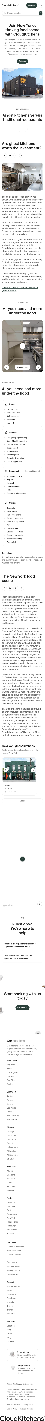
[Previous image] (6, 367)
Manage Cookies (26, 1409)
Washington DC (14, 1190)
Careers (10, 1341)
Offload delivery (14, 1254)
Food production (14, 1250)
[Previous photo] (5, 770)
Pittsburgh (11, 1226)
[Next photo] (33, 770)
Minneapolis (12, 1155)
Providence (12, 1229)
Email (9, 1290)
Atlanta (10, 1171)
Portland (10, 1076)
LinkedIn (10, 1302)
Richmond (11, 1186)
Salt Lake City (13, 1115)
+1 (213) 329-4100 (14, 1286)
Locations (11, 1326)
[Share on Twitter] (15, 155)
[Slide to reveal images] (22, 346)
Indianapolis (12, 1147)
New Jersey (12, 1214)
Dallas (9, 1100)
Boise (9, 1068)
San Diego (11, 1080)
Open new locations (15, 1246)
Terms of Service (13, 1404)
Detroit (10, 1143)
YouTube (11, 1313)
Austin (9, 1096)
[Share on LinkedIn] (10, 155)
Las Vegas (11, 1108)
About (9, 1333)
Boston (10, 1210)
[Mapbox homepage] (8, 905)
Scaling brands (13, 1270)
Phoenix (10, 1112)
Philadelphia (12, 1222)
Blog (9, 1337)
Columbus (11, 1139)
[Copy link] (21, 155)
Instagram (11, 1294)
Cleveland (11, 1135)
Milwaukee (11, 1151)
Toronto (10, 1233)
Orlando (10, 1182)
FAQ (9, 1329)
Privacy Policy (27, 1404)
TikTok (9, 1306)
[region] (22, 859)
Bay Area (11, 1064)
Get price (32, 5)
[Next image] (38, 367)
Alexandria (11, 1202)
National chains (13, 1266)
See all (22, 801)
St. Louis (10, 1159)
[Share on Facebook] (4, 155)
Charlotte (11, 1175)
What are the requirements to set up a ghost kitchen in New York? (20, 945)
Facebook (11, 1298)
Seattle (10, 1084)
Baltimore (11, 1206)
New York (11, 1218)
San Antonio (12, 1119)
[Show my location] (39, 904)
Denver (10, 1104)
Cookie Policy (12, 1409)
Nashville (11, 1178)
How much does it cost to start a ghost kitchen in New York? (18, 957)
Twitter (10, 1310)
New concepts (13, 1274)
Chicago (10, 1131)
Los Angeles (12, 1072)
